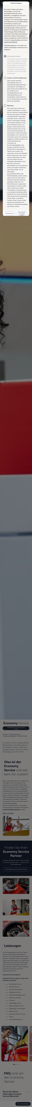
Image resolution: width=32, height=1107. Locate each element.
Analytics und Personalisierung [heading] (16, 78)
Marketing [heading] (10, 105)
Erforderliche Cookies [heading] (13, 56)
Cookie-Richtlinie (15, 40)
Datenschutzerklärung (10, 42)
